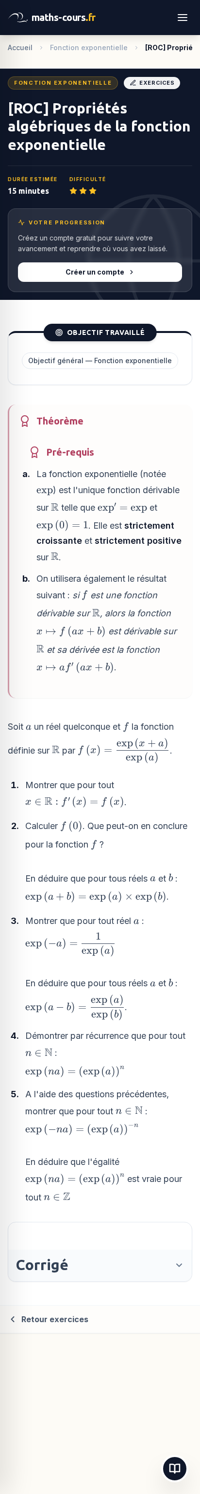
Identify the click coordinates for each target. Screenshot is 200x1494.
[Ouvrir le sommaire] (174, 1468)
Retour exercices (54, 1319)
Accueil (20, 47)
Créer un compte (95, 272)
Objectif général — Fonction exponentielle (100, 360)
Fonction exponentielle (89, 47)
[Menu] (182, 17)
